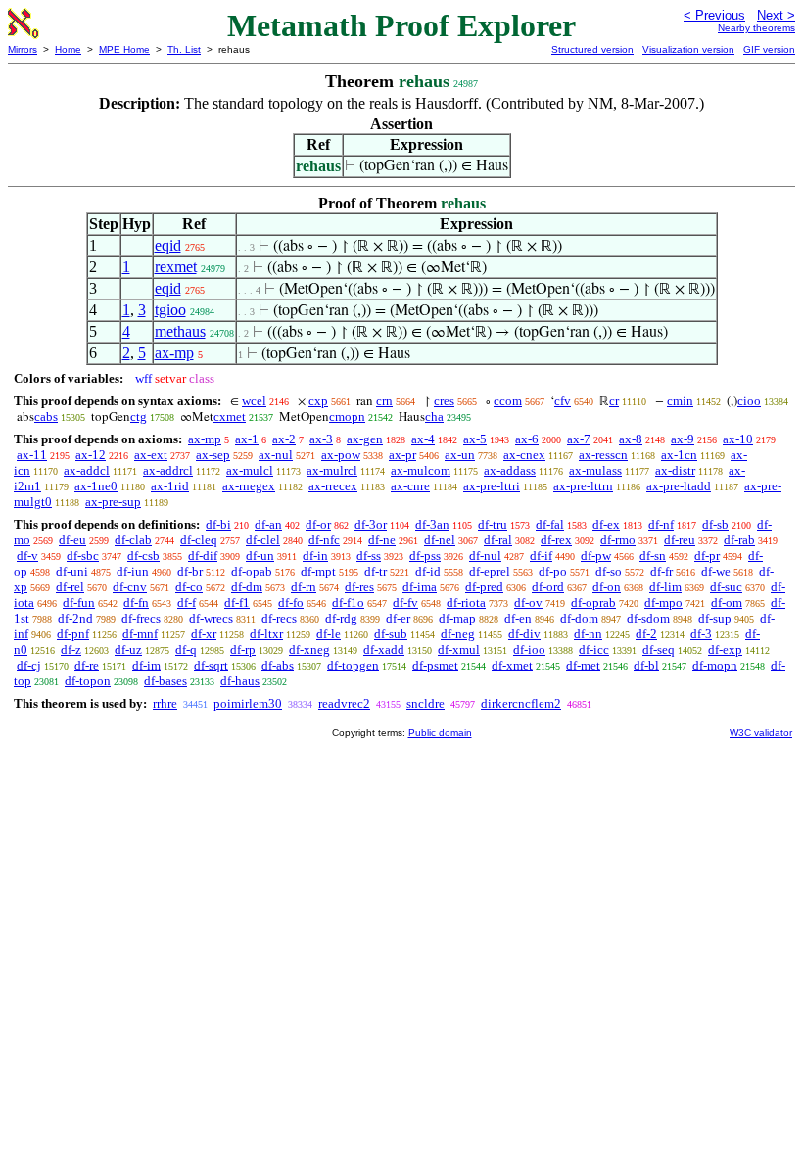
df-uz (128, 649)
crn (384, 400)
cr (614, 400)
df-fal (550, 524)
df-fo (291, 602)
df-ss (368, 555)
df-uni (72, 571)
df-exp (725, 649)
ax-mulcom (420, 470)
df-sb (715, 524)
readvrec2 (344, 703)
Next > (776, 15)
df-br (190, 571)
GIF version (769, 49)
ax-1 (247, 439)
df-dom (579, 618)
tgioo (170, 309)
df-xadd (383, 649)
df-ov (528, 602)
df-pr (707, 555)
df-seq (658, 649)
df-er (398, 618)
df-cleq (198, 539)
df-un (260, 555)
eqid (168, 245)
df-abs (277, 665)
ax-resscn (603, 454)
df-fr (661, 571)
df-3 (701, 633)
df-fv (405, 602)
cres (444, 400)
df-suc (726, 586)
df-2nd (75, 618)
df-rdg (341, 618)
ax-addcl (87, 470)
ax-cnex (524, 454)
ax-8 (630, 439)
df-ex (606, 524)
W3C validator (761, 732)
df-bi (218, 524)
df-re (86, 665)
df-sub (390, 633)
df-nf (661, 524)
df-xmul (459, 649)
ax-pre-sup (113, 501)
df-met (583, 665)
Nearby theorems (756, 28)
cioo (749, 400)
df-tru (492, 524)
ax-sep (213, 454)
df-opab (251, 571)
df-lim (665, 586)
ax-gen (365, 439)
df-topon (88, 680)
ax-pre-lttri (491, 486)
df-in (315, 555)
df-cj (29, 665)
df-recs (279, 618)
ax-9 (682, 439)
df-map (457, 618)
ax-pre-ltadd (678, 486)
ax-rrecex (332, 486)
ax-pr (402, 454)
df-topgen (353, 665)
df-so (608, 571)
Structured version (592, 49)
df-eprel (489, 571)
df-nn (588, 633)
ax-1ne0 (96, 486)
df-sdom (648, 618)
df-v (27, 555)
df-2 (646, 633)
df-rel (70, 586)
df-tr (375, 571)
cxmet (229, 416)
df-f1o (348, 602)
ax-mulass (595, 470)
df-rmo (618, 539)
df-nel (439, 539)
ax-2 (284, 439)
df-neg (458, 633)
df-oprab (593, 602)
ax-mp (174, 353)
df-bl (646, 665)
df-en (518, 618)
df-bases (165, 680)
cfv (562, 400)
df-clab (133, 539)
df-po (553, 571)
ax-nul (276, 454)
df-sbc (83, 555)
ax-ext (150, 454)
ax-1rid (170, 486)
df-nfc (324, 539)
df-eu (72, 539)
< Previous (714, 15)
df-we (716, 571)
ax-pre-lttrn (583, 486)
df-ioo (529, 649)
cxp (318, 400)
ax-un (460, 454)
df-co (189, 586)
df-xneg (309, 649)
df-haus (240, 680)
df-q (186, 649)
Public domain (440, 732)
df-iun (133, 571)
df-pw (596, 555)
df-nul (485, 555)
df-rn (303, 586)
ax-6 (527, 439)
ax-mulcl (249, 470)
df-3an (432, 524)
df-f (186, 602)
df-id (428, 571)
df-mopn (714, 665)
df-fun (79, 602)
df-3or (370, 524)
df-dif (202, 555)
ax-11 (32, 454)
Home (68, 49)
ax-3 (321, 439)
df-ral (498, 539)
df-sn (652, 555)
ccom (508, 400)
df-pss (425, 555)
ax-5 (475, 439)
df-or (318, 524)
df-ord (548, 586)
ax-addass (510, 470)
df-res (359, 586)
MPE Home (124, 49)
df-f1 (237, 602)
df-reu (679, 539)
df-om (726, 602)
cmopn (347, 416)
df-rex (556, 539)
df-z (71, 649)
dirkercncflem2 (521, 703)
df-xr (203, 633)
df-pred (484, 586)
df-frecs (141, 618)
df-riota (466, 602)
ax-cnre (410, 486)
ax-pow (340, 454)
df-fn (136, 602)
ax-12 (90, 454)
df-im (146, 665)
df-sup (715, 618)
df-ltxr (266, 633)
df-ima (419, 586)
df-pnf (73, 633)
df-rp (243, 649)
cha (434, 416)
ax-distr (675, 470)
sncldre (425, 703)
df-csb (143, 555)
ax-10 (738, 439)
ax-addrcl (168, 470)
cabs (46, 416)
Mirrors (22, 49)
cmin (680, 400)
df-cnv (130, 586)
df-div (524, 633)
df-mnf (140, 633)
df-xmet (512, 665)
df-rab (739, 539)
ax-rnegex (248, 486)
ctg (138, 416)
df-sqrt (211, 665)
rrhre (165, 703)
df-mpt (318, 571)
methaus (180, 331)
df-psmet (435, 665)
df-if (541, 555)
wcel (254, 400)
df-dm (246, 586)
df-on (606, 586)
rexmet (176, 266)
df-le (328, 633)
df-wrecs (211, 618)
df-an (268, 524)
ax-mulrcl (332, 470)
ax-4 (423, 439)
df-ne (382, 539)
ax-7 (578, 439)
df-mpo (663, 602)
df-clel (263, 539)
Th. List (184, 49)
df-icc (594, 649)
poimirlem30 (247, 703)
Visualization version (688, 49)
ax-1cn (679, 454)
